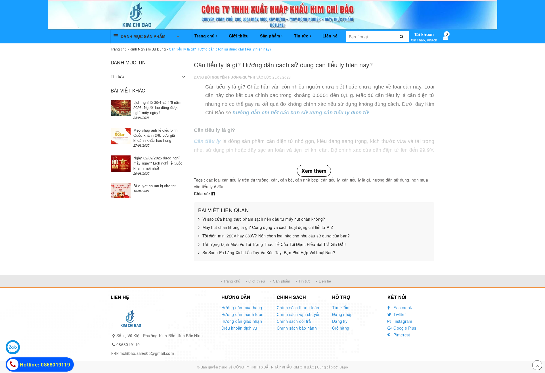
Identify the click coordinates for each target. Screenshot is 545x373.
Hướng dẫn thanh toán (242, 314)
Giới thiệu (239, 36)
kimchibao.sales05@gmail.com (145, 353)
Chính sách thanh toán (298, 307)
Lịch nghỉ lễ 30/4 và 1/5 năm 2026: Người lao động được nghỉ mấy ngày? (157, 107)
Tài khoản (424, 34)
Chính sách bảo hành (297, 328)
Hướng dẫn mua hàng (241, 307)
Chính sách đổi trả (294, 321)
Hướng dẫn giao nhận (241, 321)
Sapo (343, 366)
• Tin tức (303, 281)
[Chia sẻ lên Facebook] (213, 193)
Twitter (399, 314)
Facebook (402, 307)
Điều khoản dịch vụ (239, 328)
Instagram (402, 321)
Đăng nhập (342, 314)
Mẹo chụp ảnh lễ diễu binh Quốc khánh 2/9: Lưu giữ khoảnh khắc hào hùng (155, 135)
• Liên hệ (323, 281)
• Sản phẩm (280, 281)
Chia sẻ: (202, 193)
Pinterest (401, 335)
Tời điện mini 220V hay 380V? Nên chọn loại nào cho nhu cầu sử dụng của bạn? (276, 236)
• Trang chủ (230, 281)
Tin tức (302, 36)
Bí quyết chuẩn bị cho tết (154, 185)
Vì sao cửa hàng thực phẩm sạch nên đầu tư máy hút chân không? (263, 219)
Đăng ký (339, 321)
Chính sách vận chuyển (298, 314)
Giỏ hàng (340, 328)
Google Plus (404, 328)
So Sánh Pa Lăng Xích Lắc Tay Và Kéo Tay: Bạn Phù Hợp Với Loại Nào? (268, 252)
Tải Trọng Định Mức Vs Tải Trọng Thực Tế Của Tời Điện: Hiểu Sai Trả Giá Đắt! (274, 244)
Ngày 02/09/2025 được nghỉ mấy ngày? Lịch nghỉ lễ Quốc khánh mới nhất (158, 163)
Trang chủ (205, 36)
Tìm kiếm (340, 307)
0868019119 (128, 344)
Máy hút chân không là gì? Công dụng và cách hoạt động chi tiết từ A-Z (268, 227)
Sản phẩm (270, 36)
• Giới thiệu (255, 281)
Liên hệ (330, 36)
